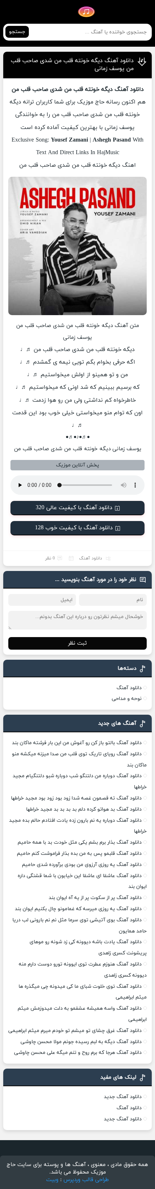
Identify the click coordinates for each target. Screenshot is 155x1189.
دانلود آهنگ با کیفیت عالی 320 (74, 508)
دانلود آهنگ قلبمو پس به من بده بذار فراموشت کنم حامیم (79, 853)
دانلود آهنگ (90, 558)
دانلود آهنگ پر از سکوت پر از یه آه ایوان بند (95, 897)
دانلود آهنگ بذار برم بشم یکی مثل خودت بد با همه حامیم (80, 842)
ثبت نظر (77, 643)
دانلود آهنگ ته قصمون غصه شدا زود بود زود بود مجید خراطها (76, 798)
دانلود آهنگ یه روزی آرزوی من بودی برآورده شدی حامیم (82, 864)
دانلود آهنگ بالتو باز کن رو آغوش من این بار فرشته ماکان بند (77, 742)
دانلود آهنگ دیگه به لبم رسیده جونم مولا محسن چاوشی (81, 1041)
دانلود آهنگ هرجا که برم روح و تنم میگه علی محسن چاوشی (78, 1052)
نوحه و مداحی (127, 698)
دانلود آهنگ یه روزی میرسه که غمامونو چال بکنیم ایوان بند (78, 908)
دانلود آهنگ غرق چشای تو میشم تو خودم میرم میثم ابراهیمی (75, 1030)
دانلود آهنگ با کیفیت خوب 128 (74, 528)
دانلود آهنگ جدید (123, 1096)
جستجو (17, 31)
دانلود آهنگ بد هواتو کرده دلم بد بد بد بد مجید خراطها (84, 809)
